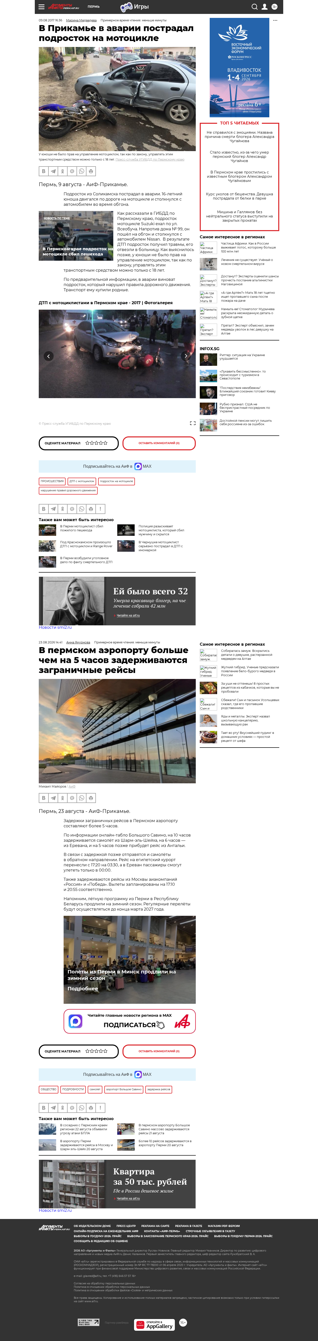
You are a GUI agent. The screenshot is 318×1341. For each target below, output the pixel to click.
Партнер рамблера (116, 1322)
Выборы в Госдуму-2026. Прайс (97, 1236)
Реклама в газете (188, 1226)
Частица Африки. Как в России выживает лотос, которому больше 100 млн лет (248, 247)
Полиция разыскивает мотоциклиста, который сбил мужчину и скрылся (161, 530)
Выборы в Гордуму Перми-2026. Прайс (243, 1236)
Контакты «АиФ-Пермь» (162, 1231)
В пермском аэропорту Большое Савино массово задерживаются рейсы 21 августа (164, 1129)
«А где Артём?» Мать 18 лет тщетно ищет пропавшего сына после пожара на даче (248, 296)
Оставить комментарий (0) (159, 443)
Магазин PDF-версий (224, 1226)
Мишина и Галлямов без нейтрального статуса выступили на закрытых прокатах (239, 216)
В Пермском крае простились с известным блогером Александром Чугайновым (239, 176)
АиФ (72, 786)
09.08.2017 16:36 (50, 20)
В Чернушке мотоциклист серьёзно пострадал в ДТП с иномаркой (161, 546)
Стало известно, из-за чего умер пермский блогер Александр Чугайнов (239, 156)
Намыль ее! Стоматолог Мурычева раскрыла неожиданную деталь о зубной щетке (248, 313)
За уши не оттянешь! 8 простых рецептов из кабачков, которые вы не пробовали (250, 687)
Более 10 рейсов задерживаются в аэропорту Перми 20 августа (165, 1143)
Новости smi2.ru (55, 627)
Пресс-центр (126, 1226)
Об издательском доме (92, 1226)
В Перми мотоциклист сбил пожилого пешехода (81, 528)
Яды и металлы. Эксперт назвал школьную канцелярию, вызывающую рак (245, 720)
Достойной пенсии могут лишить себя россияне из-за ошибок (246, 422)
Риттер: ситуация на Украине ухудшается (242, 356)
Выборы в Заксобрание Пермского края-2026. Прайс (167, 1236)
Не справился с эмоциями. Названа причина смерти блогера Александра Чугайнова (239, 136)
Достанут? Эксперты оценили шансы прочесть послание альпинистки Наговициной (250, 280)
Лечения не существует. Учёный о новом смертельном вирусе (247, 262)
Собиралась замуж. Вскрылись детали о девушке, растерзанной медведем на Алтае (246, 655)
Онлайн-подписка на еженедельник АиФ (106, 1231)
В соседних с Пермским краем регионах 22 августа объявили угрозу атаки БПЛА (83, 1129)
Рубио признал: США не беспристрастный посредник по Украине (245, 408)
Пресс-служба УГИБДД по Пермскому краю (150, 159)
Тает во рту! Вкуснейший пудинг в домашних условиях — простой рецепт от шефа (247, 737)
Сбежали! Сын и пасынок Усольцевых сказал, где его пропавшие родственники (250, 704)
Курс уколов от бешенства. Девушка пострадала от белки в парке (239, 196)
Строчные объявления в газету (210, 1231)
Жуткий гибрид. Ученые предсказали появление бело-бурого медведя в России (250, 671)
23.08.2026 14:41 (50, 642)
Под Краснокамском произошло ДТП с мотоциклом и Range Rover (86, 544)
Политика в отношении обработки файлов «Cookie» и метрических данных (123, 1290)
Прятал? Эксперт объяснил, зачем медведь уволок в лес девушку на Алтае (247, 329)
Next (186, 356)
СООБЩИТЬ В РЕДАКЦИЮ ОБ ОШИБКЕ (101, 1241)
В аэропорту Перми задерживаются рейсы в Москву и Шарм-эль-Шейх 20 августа (86, 1145)
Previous (48, 356)
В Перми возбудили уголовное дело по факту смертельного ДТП (86, 560)
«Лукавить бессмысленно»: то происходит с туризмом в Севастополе (243, 375)
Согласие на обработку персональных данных (104, 1283)
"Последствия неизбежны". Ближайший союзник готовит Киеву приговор (248, 391)
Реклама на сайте (155, 1226)
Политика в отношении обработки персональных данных (112, 1287)
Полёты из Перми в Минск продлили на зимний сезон (122, 975)
